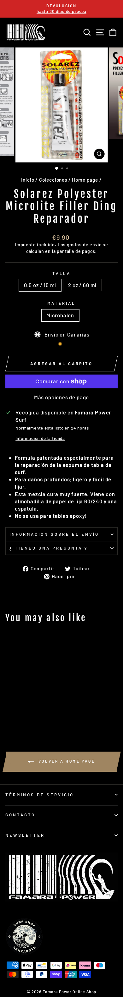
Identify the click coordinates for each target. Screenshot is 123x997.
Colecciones (53, 180)
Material (61, 303)
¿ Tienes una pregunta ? (48, 548)
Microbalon (60, 315)
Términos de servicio (39, 794)
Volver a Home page (66, 761)
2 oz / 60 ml (82, 285)
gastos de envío (84, 244)
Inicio (27, 180)
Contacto (20, 814)
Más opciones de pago (61, 397)
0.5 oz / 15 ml (40, 285)
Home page (85, 180)
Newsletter (25, 835)
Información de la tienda (40, 438)
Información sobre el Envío (54, 534)
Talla (61, 273)
